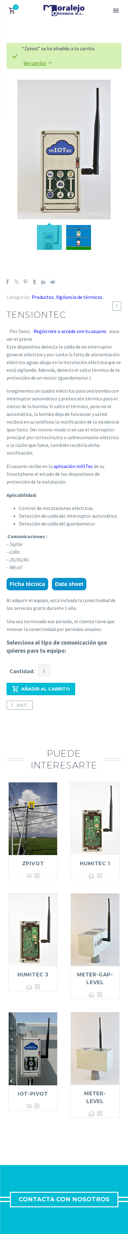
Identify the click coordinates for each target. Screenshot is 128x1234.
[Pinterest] (25, 281)
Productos (43, 297)
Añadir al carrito (45, 689)
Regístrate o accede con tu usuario (70, 331)
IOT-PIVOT (33, 1094)
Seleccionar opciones (91, 876)
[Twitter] (16, 281)
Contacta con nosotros (64, 1199)
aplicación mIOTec (73, 466)
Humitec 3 (32, 975)
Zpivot (33, 864)
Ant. (22, 705)
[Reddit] (52, 281)
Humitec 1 (95, 864)
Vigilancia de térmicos (79, 297)
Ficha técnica (27, 584)
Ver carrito (35, 63)
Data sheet (69, 584)
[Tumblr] (34, 281)
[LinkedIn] (43, 281)
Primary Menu (115, 10)
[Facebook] (7, 281)
